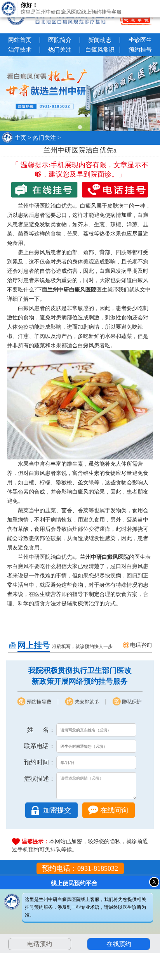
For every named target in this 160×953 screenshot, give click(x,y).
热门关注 (59, 49)
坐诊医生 (140, 39)
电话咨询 (141, 645)
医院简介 (59, 39)
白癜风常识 (100, 49)
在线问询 (114, 810)
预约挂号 (140, 49)
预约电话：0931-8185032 (80, 868)
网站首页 (19, 39)
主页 (20, 138)
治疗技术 (19, 49)
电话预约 (39, 944)
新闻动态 (99, 39)
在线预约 (118, 944)
